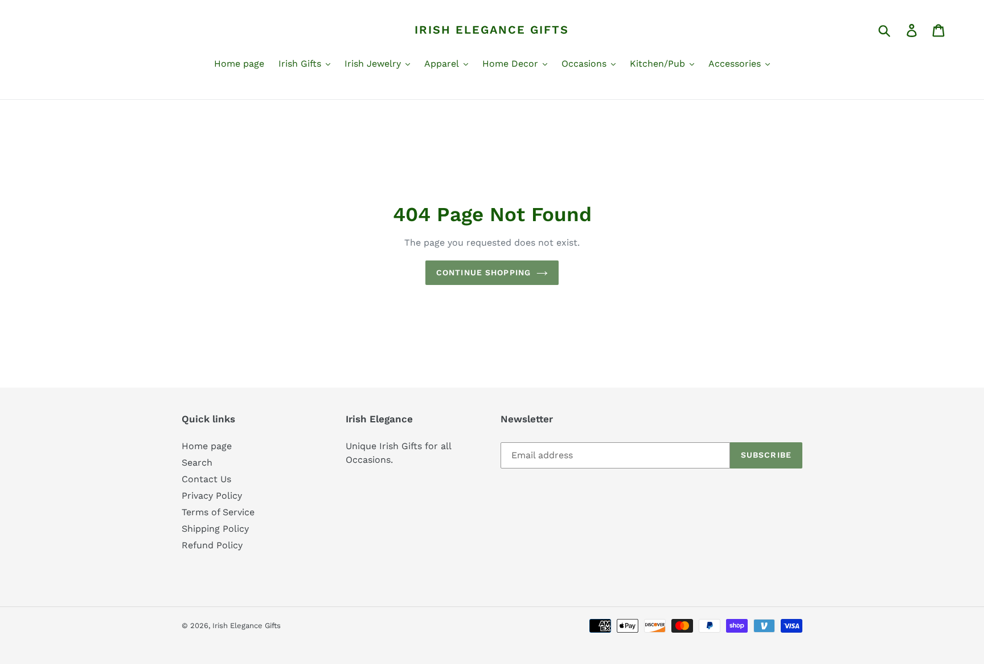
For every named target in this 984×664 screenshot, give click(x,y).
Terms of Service (218, 512)
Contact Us (206, 479)
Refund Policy (212, 545)
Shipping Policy (215, 528)
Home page (207, 446)
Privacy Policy (212, 495)
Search (197, 462)
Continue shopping (483, 272)
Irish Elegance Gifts (492, 29)
